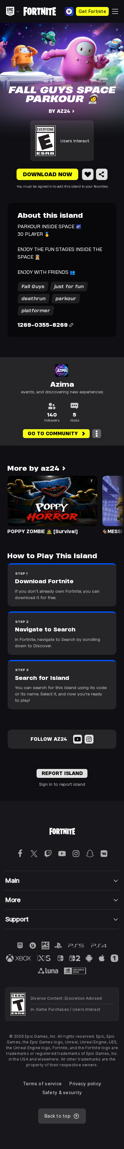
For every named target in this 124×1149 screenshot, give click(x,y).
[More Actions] (96, 433)
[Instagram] (89, 739)
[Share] (101, 174)
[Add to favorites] (87, 174)
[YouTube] (77, 739)
